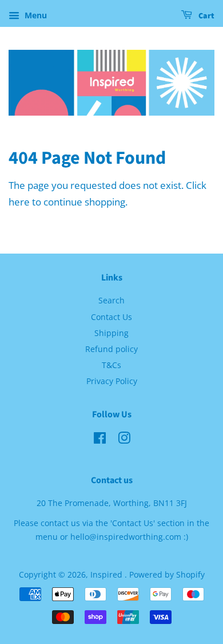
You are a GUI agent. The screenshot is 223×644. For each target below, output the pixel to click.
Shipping (111, 332)
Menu (34, 15)
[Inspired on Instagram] (124, 439)
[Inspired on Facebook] (99, 439)
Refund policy (111, 348)
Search (111, 300)
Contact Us (111, 316)
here (19, 201)
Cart (205, 16)
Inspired (107, 574)
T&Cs (111, 364)
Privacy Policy (111, 381)
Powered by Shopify (167, 574)
